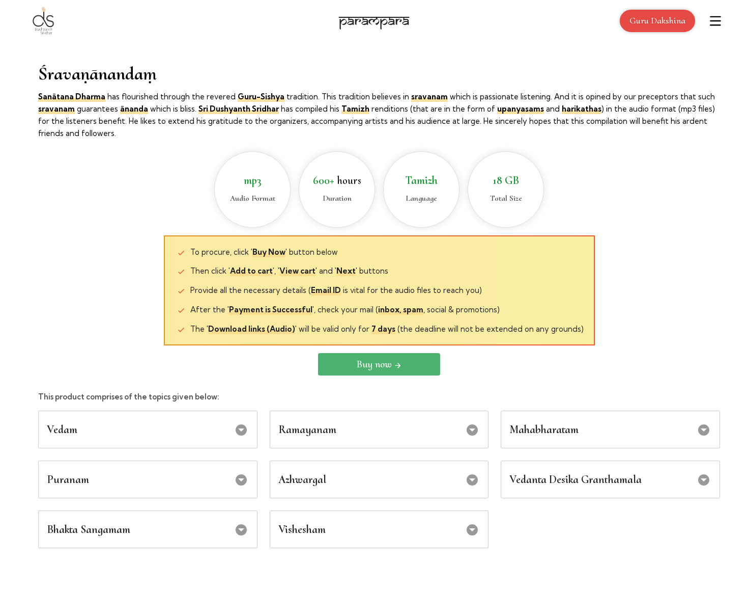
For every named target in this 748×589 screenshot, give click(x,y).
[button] (148, 429)
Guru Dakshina (657, 20)
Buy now (374, 364)
